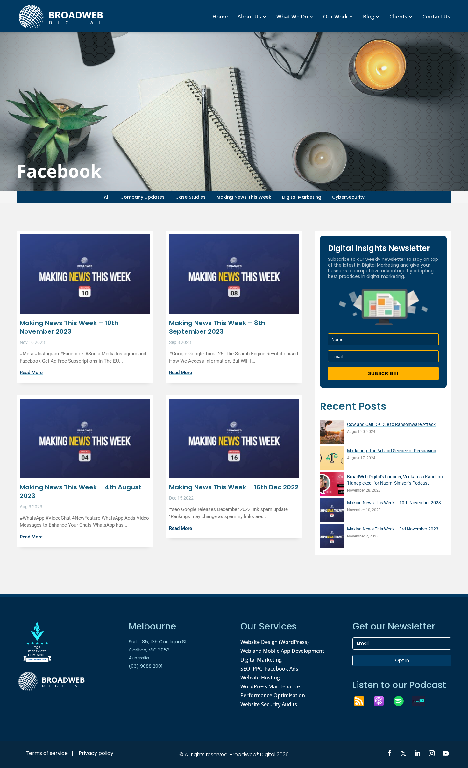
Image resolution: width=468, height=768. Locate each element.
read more (31, 372)
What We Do (292, 16)
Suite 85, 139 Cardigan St (158, 641)
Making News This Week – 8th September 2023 (217, 327)
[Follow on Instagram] (431, 753)
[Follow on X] (403, 753)
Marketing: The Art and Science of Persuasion (391, 450)
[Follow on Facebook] (389, 753)
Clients (398, 16)
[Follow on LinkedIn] (417, 753)
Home (220, 16)
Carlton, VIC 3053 (149, 649)
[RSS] (362, 701)
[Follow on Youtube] (445, 753)
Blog (368, 16)
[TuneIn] (421, 701)
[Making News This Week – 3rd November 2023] (332, 537)
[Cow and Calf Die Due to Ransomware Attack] (332, 433)
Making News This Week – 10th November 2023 (69, 327)
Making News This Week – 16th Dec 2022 (234, 487)
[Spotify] (402, 701)
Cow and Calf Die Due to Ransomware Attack (391, 424)
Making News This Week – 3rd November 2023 (392, 528)
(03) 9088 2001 (146, 666)
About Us (249, 16)
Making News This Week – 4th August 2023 (80, 491)
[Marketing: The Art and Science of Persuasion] (332, 459)
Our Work (335, 16)
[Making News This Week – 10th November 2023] (332, 511)
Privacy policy (96, 753)
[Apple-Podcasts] (382, 701)
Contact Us (436, 16)
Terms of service (47, 753)
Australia (139, 657)
